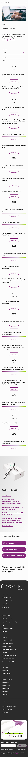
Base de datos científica (9, 622)
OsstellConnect (7, 601)
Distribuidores (6, 673)
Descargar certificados (9, 649)
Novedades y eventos (9, 655)
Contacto (5, 670)
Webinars (5, 631)
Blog (3, 625)
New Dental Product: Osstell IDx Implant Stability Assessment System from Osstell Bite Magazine (12, 520)
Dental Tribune (6, 496)
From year (5, 49)
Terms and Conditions (9, 662)
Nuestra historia (7, 640)
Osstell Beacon (7, 597)
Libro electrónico (7, 628)
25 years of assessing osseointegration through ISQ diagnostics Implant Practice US (11, 501)
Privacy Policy (7, 709)
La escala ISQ (6, 616)
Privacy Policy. (19, 753)
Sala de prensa (6, 646)
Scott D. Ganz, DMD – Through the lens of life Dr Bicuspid (12, 508)
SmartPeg (5, 604)
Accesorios (5, 607)
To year (4, 57)
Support (4, 652)
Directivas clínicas (8, 619)
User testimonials (7, 643)
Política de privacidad (8, 659)
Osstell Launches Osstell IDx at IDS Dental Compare (12, 513)
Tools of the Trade (7, 526)
